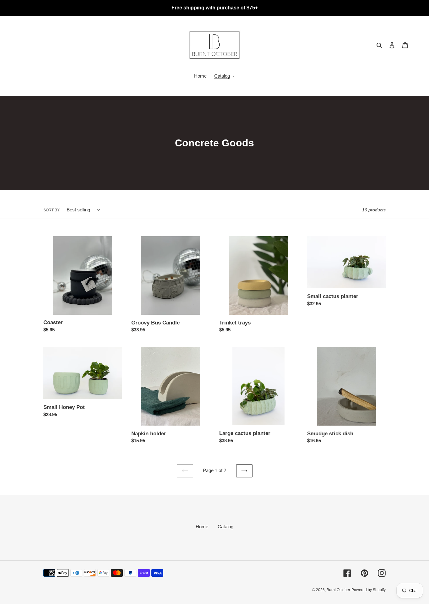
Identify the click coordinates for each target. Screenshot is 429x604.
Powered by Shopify (368, 590)
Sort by (51, 210)
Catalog (225, 526)
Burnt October (338, 590)
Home (202, 526)
